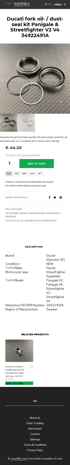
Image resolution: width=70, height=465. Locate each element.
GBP (24, 173)
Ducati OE (17, 221)
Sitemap (35, 439)
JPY (40, 173)
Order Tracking (35, 423)
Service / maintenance (32, 213)
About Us (35, 417)
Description (34, 246)
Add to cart (36, 163)
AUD (32, 173)
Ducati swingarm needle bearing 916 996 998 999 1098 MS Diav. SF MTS (14, 371)
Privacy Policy (35, 450)
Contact (35, 434)
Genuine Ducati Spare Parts (40, 221)
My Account (35, 428)
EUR (8, 173)
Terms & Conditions (35, 444)
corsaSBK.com (18, 458)
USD (16, 173)
